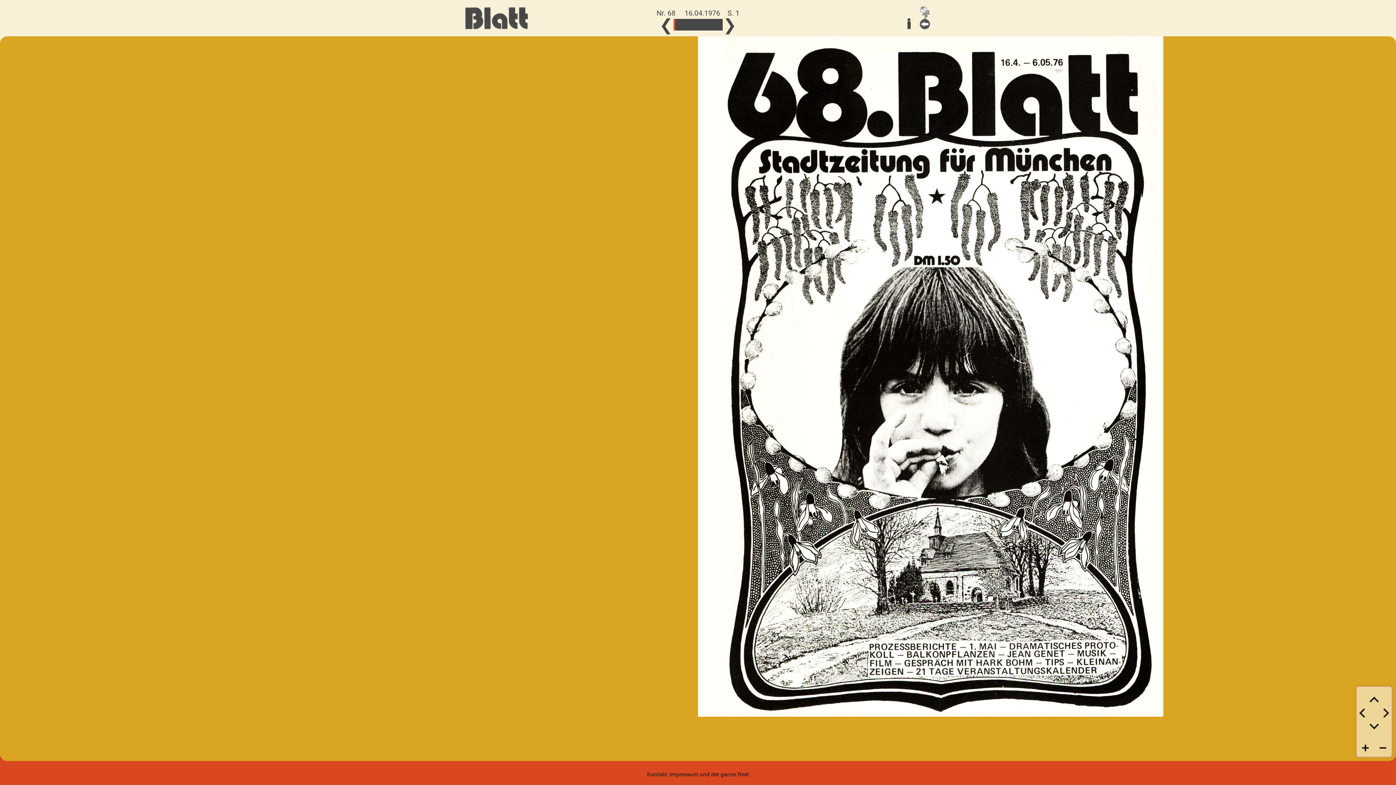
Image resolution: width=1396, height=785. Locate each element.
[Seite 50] (720, 25)
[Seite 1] (674, 25)
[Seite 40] (711, 25)
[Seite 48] (718, 25)
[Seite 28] (700, 25)
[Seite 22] (694, 25)
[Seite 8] (682, 25)
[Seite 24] (696, 25)
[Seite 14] (687, 25)
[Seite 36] (707, 25)
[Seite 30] (702, 25)
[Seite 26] (698, 25)
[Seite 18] (691, 25)
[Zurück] (925, 17)
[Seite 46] (716, 25)
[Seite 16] (689, 25)
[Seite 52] (722, 25)
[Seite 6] (680, 25)
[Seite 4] (678, 25)
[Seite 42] (713, 25)
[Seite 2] (676, 25)
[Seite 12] (685, 25)
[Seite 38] (709, 25)
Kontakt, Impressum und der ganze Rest (698, 774)
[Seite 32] (704, 25)
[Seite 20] (693, 25)
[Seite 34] (705, 25)
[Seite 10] (684, 25)
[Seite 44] (714, 25)
